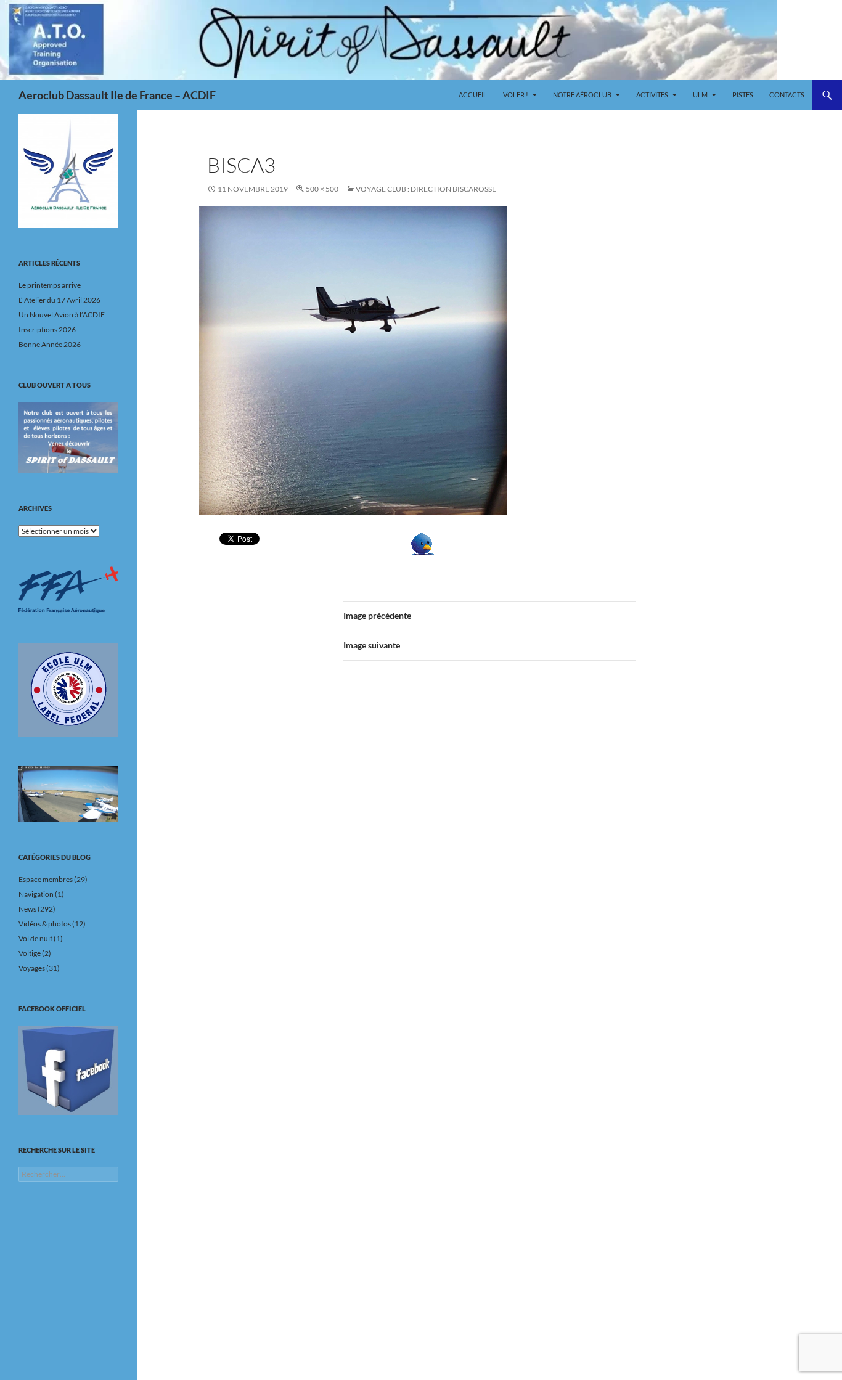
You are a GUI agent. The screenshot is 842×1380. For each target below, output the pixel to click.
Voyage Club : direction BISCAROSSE (426, 189)
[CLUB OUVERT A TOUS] (68, 437)
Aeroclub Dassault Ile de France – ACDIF (117, 95)
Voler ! (515, 95)
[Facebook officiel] (68, 1070)
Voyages (31, 968)
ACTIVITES (652, 95)
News (27, 908)
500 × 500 (322, 189)
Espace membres (45, 879)
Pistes (742, 95)
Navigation (36, 894)
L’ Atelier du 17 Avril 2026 (59, 299)
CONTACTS (786, 95)
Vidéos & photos (44, 923)
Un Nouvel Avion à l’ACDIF (61, 314)
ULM (700, 95)
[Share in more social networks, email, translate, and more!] (460, 544)
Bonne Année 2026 (49, 344)
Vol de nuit (35, 938)
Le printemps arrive (49, 285)
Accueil (473, 95)
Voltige (29, 953)
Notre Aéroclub (582, 95)
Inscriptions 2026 (47, 329)
